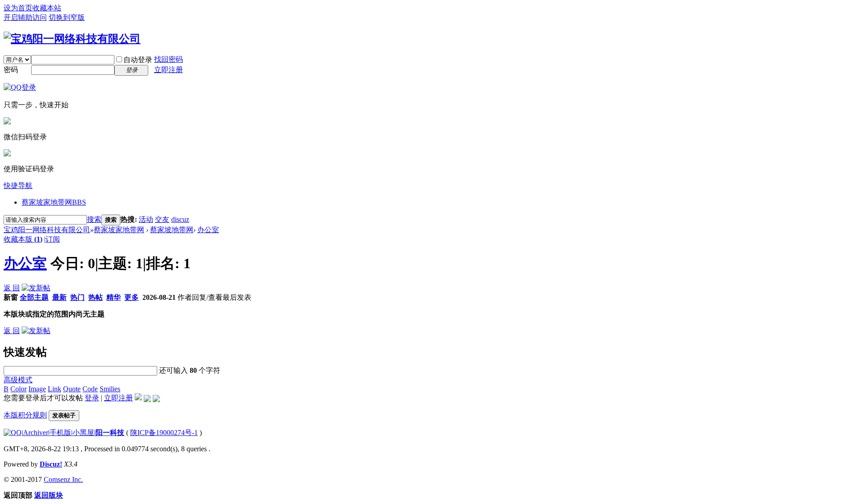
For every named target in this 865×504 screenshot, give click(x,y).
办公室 (208, 230)
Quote (72, 389)
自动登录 (137, 60)
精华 (113, 297)
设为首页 (18, 8)
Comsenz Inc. (63, 479)
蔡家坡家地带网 (54, 202)
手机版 (60, 432)
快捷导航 (18, 185)
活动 (146, 219)
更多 (131, 297)
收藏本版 (23, 239)
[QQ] (13, 432)
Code (90, 389)
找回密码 (168, 59)
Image (37, 389)
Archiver (35, 432)
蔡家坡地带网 (171, 230)
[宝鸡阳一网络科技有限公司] (72, 39)
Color (18, 389)
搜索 (94, 219)
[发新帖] (36, 288)
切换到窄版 (67, 17)
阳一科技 (110, 432)
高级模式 (18, 380)
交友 (162, 219)
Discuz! (51, 464)
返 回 (12, 288)
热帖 (95, 297)
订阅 (53, 239)
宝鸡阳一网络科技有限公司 (47, 230)
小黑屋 (83, 432)
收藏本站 (46, 8)
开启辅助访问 (25, 17)
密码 (11, 69)
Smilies (110, 389)
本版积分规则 (25, 415)
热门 (77, 297)
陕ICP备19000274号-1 (164, 432)
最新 (59, 297)
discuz (180, 219)
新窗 (11, 297)
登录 (92, 398)
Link (54, 389)
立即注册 (168, 69)
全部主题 (34, 297)
